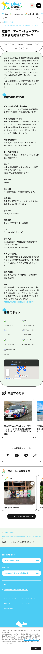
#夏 (16, 48)
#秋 (21, 48)
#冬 (27, 48)
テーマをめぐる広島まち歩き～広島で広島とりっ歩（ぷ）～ (21, 26)
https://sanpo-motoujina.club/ (18, 301)
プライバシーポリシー (31, 640)
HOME (6, 22)
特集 (11, 22)
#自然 (13, 44)
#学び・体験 (29, 44)
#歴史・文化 (20, 44)
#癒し (6, 44)
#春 (37, 44)
